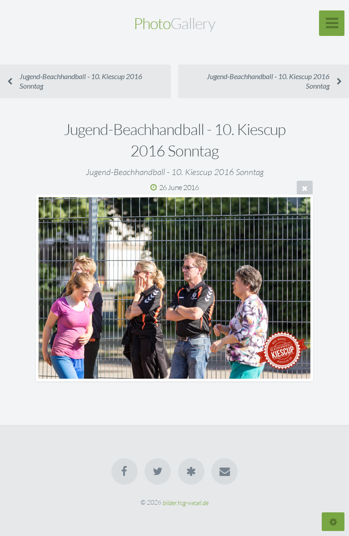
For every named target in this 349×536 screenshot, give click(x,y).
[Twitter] (158, 471)
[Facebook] (124, 471)
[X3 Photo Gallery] (191, 471)
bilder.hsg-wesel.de (186, 502)
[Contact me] (224, 471)
